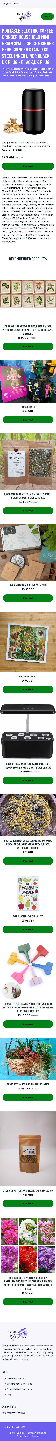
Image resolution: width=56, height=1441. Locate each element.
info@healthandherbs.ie (12, 4)
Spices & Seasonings (37, 142)
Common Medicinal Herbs (19, 1389)
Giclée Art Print (28, 676)
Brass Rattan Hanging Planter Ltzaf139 (28, 1084)
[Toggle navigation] (5, 16)
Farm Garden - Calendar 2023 (28, 916)
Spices (18, 145)
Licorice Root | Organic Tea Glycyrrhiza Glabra (28, 1190)
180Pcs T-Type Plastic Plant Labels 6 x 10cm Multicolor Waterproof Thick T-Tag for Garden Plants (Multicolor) (28, 1007)
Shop (47, 16)
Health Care (8, 145)
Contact (20, 1432)
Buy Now (28, 166)
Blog (9, 1394)
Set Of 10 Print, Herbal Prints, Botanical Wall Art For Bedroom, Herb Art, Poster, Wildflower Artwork (28, 330)
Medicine (46, 145)
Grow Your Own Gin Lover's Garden (28, 585)
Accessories (20, 142)
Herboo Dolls (28, 406)
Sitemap (36, 1436)
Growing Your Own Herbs (19, 1383)
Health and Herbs (15, 1378)
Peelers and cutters (31, 145)
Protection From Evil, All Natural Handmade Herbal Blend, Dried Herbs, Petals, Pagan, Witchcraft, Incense (28, 844)
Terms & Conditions (36, 1432)
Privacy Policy (23, 1436)
